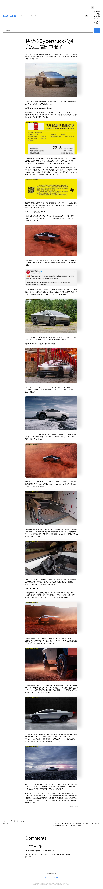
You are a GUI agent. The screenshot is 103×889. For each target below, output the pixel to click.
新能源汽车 (85, 823)
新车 (24, 821)
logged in (37, 851)
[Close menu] (92, 7)
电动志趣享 (9, 16)
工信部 (75, 823)
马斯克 (79, 825)
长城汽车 (73, 825)
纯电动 (59, 825)
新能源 (79, 823)
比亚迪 (91, 823)
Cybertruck (56, 823)
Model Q (63, 823)
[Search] (97, 30)
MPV (67, 823)
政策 (21, 821)
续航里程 (64, 825)
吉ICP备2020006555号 (51, 873)
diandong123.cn (51, 878)
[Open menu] (86, 16)
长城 (69, 825)
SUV (71, 823)
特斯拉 (96, 823)
